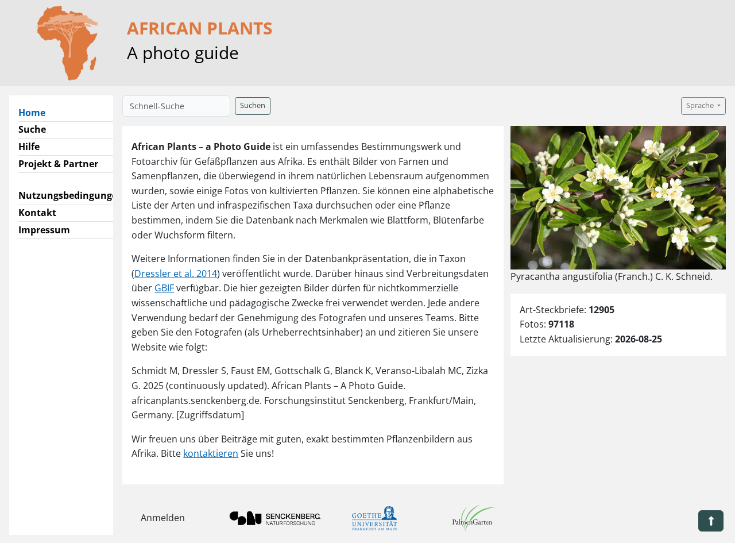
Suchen (252, 105)
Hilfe (29, 146)
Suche (32, 129)
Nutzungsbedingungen (70, 195)
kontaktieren (210, 453)
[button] (711, 521)
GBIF (164, 288)
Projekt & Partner (58, 163)
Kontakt (37, 212)
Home (36, 112)
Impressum (44, 230)
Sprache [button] (700, 105)
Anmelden (163, 517)
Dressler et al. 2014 (175, 273)
